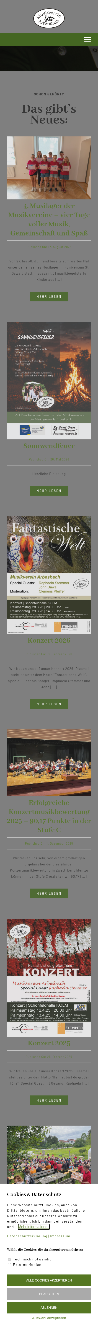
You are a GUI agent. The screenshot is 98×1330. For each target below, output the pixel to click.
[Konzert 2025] (49, 920)
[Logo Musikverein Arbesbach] (49, 9)
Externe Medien (27, 1264)
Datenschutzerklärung (27, 1236)
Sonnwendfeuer (49, 446)
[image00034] (49, 1127)
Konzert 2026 (49, 640)
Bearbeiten (49, 1294)
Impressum (60, 1236)
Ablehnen (49, 1307)
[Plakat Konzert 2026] (49, 518)
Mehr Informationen (33, 1227)
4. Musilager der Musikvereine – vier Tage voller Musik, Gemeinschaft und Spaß (49, 220)
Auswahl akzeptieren (49, 1318)
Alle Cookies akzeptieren (49, 1280)
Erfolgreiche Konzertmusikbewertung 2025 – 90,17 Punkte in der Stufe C (49, 817)
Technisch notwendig (32, 1259)
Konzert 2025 (49, 1043)
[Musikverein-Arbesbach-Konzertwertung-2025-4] (49, 731)
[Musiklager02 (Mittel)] (49, 138)
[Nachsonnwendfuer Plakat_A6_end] (49, 323)
